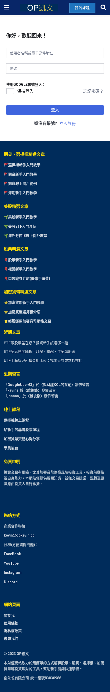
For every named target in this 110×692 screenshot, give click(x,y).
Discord (11, 582)
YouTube (11, 563)
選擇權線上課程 (16, 420)
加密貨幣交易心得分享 (22, 439)
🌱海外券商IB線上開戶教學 (25, 236)
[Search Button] (103, 7)
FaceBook (12, 554)
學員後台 (11, 448)
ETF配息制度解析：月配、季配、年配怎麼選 (39, 351)
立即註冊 (67, 124)
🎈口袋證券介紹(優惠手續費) (27, 278)
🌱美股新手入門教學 (20, 217)
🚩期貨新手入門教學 (20, 174)
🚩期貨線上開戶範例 (20, 183)
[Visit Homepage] (39, 7)
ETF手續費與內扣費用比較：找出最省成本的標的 (43, 360)
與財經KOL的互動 (57, 385)
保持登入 (25, 91)
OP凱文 (23, 654)
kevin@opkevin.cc (19, 535)
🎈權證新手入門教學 (20, 269)
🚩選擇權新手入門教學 (22, 165)
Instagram (12, 572)
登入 (55, 110)
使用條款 (11, 623)
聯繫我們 (11, 638)
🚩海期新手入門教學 (20, 193)
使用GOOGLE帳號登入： (26, 84)
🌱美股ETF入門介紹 (20, 226)
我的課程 (82, 8)
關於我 (9, 615)
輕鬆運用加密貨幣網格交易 (29, 321)
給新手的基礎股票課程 (22, 430)
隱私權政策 (13, 631)
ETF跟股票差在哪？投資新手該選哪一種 (36, 343)
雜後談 (32, 390)
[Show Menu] (6, 7)
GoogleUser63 (19, 385)
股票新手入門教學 (22, 260)
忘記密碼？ (93, 91)
